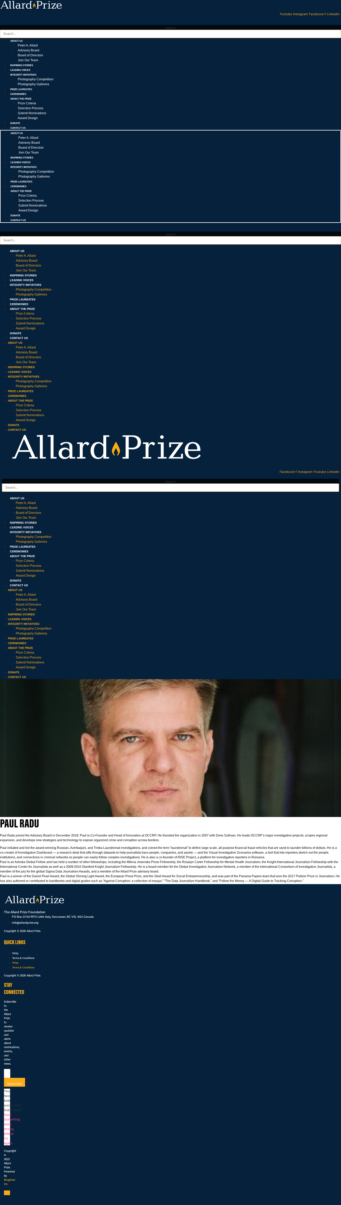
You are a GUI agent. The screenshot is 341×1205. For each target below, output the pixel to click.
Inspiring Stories (21, 65)
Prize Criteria (27, 103)
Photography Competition (35, 79)
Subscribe (14, 1084)
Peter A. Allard (28, 45)
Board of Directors (30, 55)
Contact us (18, 128)
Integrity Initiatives (25, 284)
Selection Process (30, 108)
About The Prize (22, 308)
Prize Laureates (21, 89)
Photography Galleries (33, 84)
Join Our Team (28, 60)
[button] (170, 22)
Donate (15, 123)
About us (17, 251)
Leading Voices (20, 70)
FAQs (15, 953)
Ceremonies (18, 94)
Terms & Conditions (23, 958)
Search (170, 27)
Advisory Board (28, 50)
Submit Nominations (32, 113)
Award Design (28, 118)
